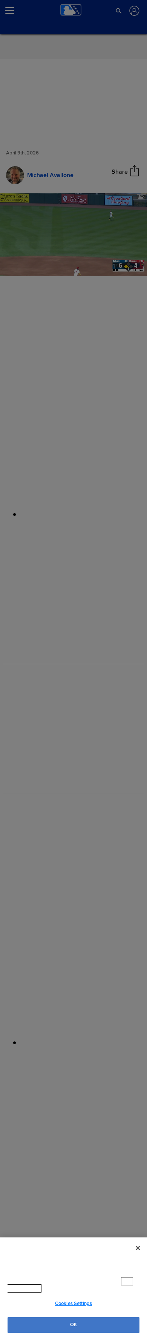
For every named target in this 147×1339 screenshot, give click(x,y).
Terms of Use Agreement (75, 1288)
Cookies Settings (73, 1303)
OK (73, 1325)
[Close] (138, 1255)
